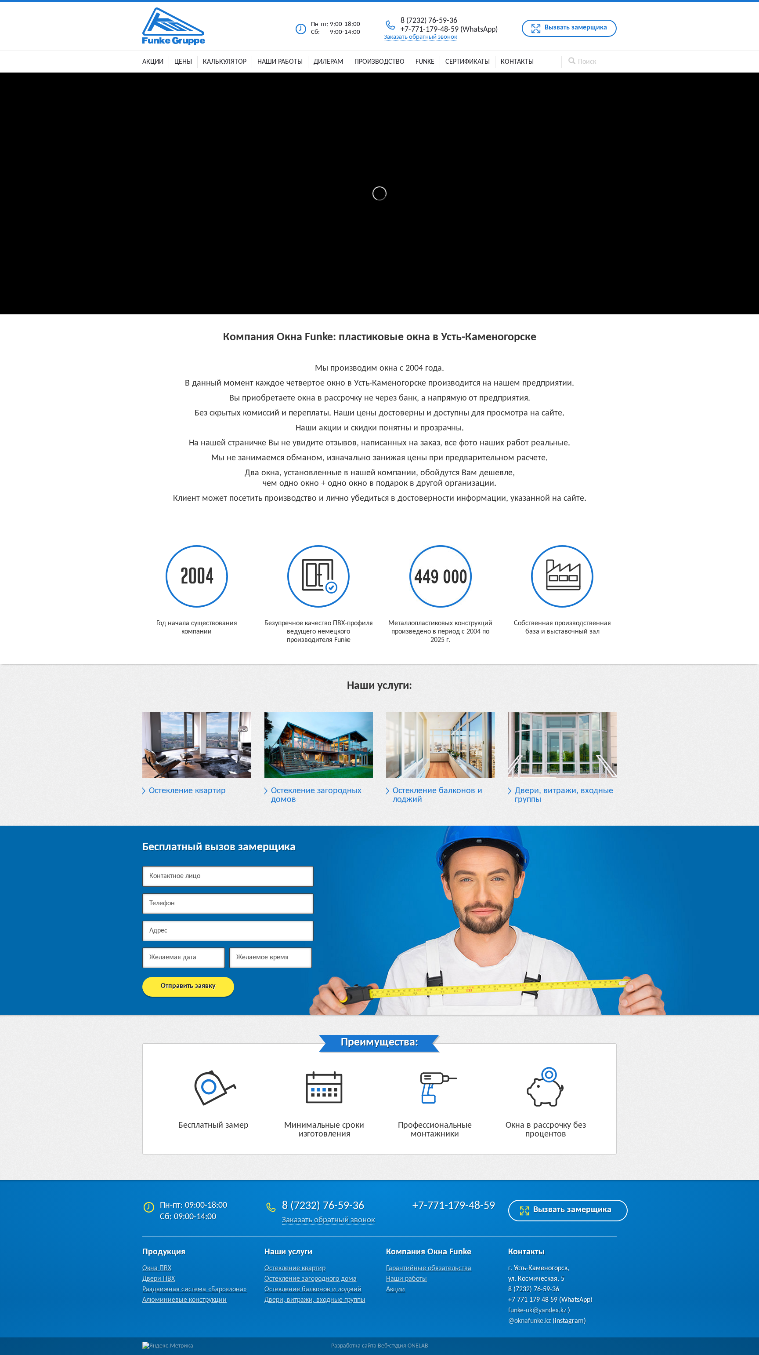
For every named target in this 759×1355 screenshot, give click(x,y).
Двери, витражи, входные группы (314, 1300)
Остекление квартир (294, 1268)
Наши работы (280, 62)
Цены (183, 62)
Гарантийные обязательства (428, 1268)
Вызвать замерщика (576, 27)
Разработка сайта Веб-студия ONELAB (379, 1346)
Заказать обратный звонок (420, 37)
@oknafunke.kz (529, 1321)
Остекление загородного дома (310, 1278)
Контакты (517, 62)
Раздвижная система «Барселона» (194, 1289)
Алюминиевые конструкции (184, 1300)
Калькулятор (224, 62)
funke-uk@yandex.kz (537, 1310)
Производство (379, 62)
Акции (152, 62)
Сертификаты (467, 62)
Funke (425, 62)
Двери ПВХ (158, 1278)
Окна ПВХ (156, 1268)
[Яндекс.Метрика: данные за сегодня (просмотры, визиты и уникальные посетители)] (167, 1346)
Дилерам (328, 62)
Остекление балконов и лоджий (312, 1289)
